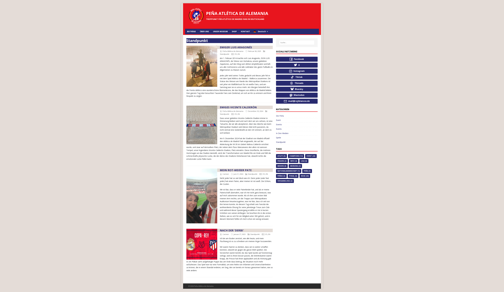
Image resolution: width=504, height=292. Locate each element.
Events (279, 129)
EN (239, 54)
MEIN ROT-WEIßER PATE (236, 170)
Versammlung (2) (284, 181)
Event (278, 120)
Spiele (278, 137)
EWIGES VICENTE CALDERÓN (238, 107)
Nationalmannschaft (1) (288, 171)
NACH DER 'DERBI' (232, 230)
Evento (279, 124)
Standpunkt (224, 54)
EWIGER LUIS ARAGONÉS (236, 47)
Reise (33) (305, 176)
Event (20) (311, 156)
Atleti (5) (281, 156)
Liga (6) (304, 161)
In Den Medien (282, 133)
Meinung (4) (295, 166)
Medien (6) (281, 166)
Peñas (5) (281, 176)
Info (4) (293, 161)
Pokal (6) (293, 176)
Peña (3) (307, 171)
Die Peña (280, 116)
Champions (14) (296, 156)
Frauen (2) (281, 161)
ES (236, 54)
